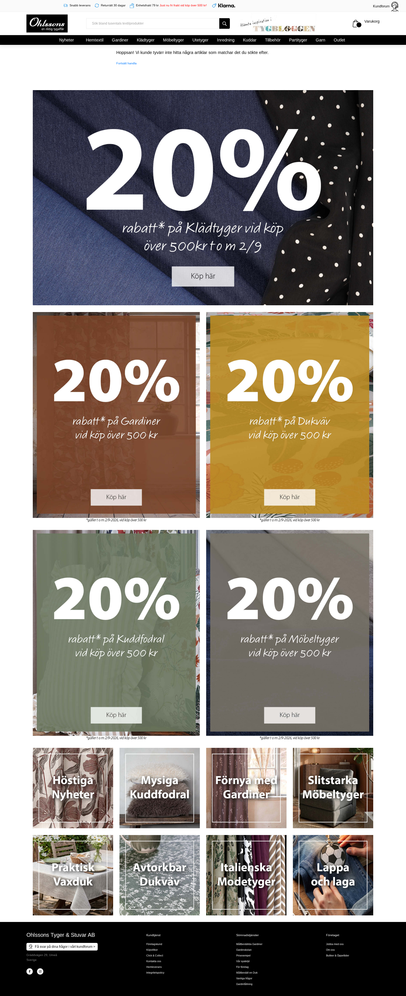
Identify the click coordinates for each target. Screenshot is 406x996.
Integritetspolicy (155, 972)
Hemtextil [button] (94, 40)
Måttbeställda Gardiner (249, 944)
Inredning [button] (226, 40)
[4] (40, 971)
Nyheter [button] (66, 40)
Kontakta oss (153, 961)
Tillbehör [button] (273, 40)
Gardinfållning (244, 984)
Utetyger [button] (200, 40)
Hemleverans (154, 967)
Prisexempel (243, 955)
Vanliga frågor (244, 978)
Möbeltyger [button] (173, 40)
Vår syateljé (243, 961)
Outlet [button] (339, 40)
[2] (29, 971)
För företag (242, 967)
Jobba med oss (335, 944)
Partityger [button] (298, 40)
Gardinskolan (244, 949)
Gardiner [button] (120, 40)
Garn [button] (320, 40)
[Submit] (224, 23)
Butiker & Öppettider (337, 955)
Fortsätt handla (126, 63)
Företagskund (154, 944)
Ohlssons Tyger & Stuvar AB (60, 935)
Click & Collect (154, 955)
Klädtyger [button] (146, 40)
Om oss (330, 949)
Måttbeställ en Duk (247, 972)
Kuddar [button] (249, 40)
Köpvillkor (152, 949)
